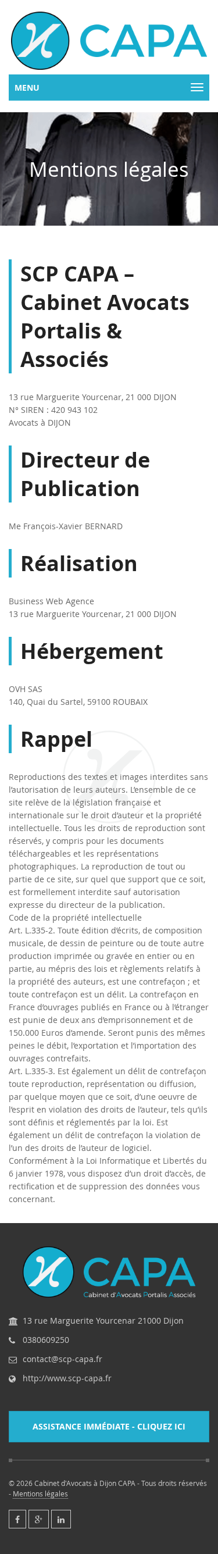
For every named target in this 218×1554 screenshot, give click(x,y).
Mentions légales (40, 1493)
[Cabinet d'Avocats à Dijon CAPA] (109, 41)
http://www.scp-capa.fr (67, 1378)
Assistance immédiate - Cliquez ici (109, 1426)
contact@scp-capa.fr (62, 1359)
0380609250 (46, 1340)
